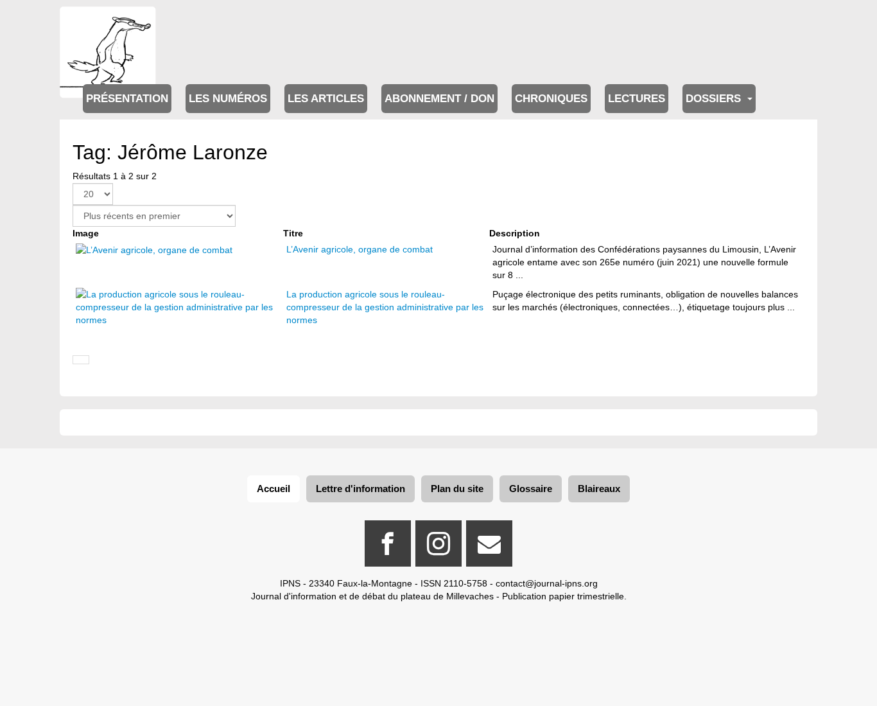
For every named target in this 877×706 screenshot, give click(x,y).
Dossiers (715, 99)
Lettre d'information (360, 488)
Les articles (326, 99)
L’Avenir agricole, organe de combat (359, 249)
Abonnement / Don (439, 99)
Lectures (636, 99)
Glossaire (530, 488)
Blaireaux (599, 488)
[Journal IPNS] (108, 24)
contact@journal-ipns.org (547, 583)
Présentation (127, 99)
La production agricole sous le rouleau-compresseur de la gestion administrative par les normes (384, 307)
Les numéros (228, 99)
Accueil (273, 488)
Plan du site (457, 488)
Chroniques (551, 99)
